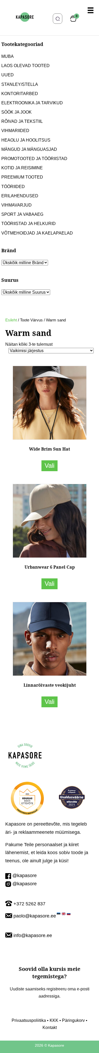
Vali (49, 465)
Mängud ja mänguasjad (29, 149)
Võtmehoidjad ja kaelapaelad (37, 233)
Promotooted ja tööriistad (34, 158)
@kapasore (24, 875)
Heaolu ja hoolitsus (25, 140)
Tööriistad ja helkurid (28, 223)
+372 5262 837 (29, 903)
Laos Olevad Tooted (25, 65)
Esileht (11, 320)
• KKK (52, 1020)
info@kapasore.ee (32, 935)
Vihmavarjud (16, 205)
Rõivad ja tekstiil (22, 121)
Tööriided (13, 186)
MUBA (7, 56)
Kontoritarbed (19, 93)
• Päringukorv (71, 1020)
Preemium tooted (22, 177)
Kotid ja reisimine (22, 168)
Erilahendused (19, 196)
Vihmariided (15, 130)
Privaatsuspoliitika (29, 1020)
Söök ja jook (16, 112)
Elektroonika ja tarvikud (32, 103)
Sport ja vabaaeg (22, 214)
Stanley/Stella (19, 84)
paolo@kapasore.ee (34, 916)
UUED (7, 75)
